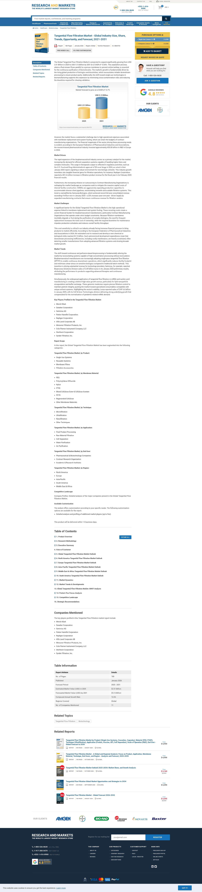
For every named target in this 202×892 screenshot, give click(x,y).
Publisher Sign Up (159, 850)
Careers (93, 853)
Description (37, 63)
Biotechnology (84, 721)
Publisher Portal (159, 853)
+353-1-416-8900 (143, 7)
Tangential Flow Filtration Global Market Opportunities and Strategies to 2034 (96, 781)
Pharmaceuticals (50, 24)
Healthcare (36, 24)
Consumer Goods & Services (143, 23)
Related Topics (38, 73)
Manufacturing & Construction (77, 23)
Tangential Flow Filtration (65, 721)
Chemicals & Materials (64, 23)
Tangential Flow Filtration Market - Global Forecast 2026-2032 (90, 795)
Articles (156, 860)
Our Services (166, 23)
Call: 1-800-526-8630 (152, 75)
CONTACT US (141, 1)
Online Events (158, 857)
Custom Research (117, 857)
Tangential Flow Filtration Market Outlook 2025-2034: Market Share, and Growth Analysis (101, 768)
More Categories (157, 23)
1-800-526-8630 (127, 10)
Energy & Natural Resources (93, 23)
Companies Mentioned (41, 70)
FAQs (133, 853)
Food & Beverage (130, 23)
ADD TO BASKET (152, 51)
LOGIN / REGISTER (164, 1)
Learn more (61, 888)
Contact (135, 850)
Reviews (92, 857)
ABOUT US (129, 1)
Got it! (185, 888)
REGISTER (157, 837)
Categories (115, 850)
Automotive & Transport (107, 23)
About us (93, 850)
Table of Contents (39, 66)
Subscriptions (116, 860)
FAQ (150, 1)
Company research (117, 853)
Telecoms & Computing (119, 23)
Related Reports (39, 77)
